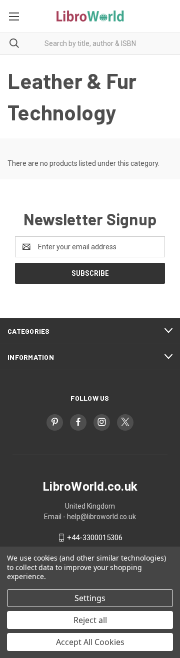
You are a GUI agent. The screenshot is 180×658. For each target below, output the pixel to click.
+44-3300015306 (94, 537)
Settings (90, 598)
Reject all (90, 620)
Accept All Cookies (90, 642)
